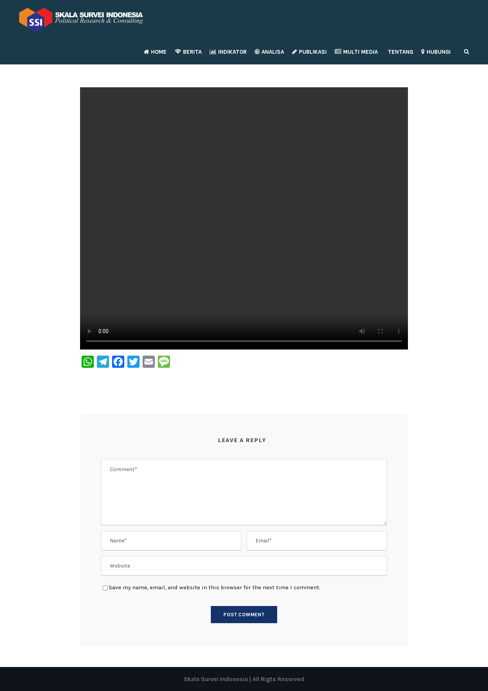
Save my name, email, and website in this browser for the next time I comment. (214, 587)
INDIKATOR (232, 51)
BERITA (192, 51)
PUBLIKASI (313, 51)
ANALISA (273, 51)
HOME (159, 51)
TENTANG (400, 51)
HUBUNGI (439, 51)
